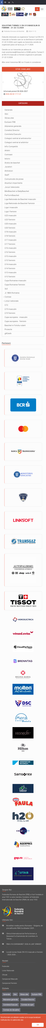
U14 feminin (10, 268)
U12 (6, 305)
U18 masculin (10, 232)
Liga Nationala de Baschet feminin (20, 203)
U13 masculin (10, 272)
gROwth (8, 333)
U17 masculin (10, 240)
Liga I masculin (11, 207)
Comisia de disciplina (11, 1010)
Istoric (7, 159)
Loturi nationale (11, 301)
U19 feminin (10, 313)
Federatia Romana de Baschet (14, 31)
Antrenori (9, 171)
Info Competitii (11, 146)
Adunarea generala (13, 126)
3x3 (6, 289)
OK (38, 1025)
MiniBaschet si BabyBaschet (17, 191)
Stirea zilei (9, 118)
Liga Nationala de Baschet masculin (20, 199)
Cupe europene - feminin (15, 321)
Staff (7, 175)
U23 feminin (10, 220)
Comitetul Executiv (13, 134)
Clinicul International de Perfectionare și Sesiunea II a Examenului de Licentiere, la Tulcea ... (22, 936)
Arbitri (7, 150)
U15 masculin (10, 256)
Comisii (8, 297)
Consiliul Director (12, 130)
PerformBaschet (12, 195)
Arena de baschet (12, 163)
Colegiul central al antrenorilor (18, 138)
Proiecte (8, 329)
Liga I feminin (11, 211)
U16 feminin (10, 252)
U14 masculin (10, 264)
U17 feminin (10, 244)
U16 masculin (10, 248)
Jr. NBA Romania (12, 293)
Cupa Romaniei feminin (15, 285)
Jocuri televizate (12, 187)
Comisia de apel (27, 1005)
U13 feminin (10, 277)
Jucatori (8, 167)
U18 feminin (10, 236)
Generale (8, 110)
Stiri (6, 114)
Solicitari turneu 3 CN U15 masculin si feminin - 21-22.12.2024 (21, 26)
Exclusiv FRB (10, 122)
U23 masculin (10, 215)
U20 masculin (10, 224)
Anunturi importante (13, 183)
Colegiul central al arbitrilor (16, 142)
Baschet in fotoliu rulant (15, 325)
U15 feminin (10, 260)
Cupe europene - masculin (16, 317)
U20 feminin (10, 228)
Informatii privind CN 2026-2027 (16, 91)
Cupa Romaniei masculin (15, 280)
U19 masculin (10, 309)
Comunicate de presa (14, 179)
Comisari (9, 154)
